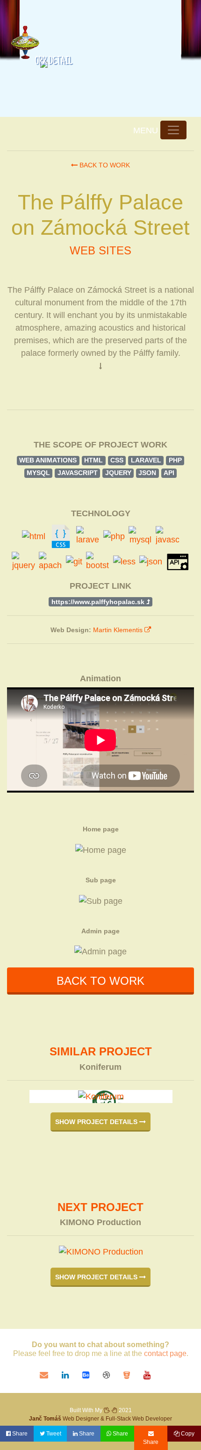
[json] (150, 562)
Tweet (53, 1433)
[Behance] (92, 1375)
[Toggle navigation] (173, 130)
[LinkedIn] (72, 1375)
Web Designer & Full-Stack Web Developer (100, 1418)
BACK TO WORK (100, 980)
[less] (124, 562)
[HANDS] (110, 1410)
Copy (186, 1433)
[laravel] (87, 536)
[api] (177, 561)
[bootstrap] (97, 562)
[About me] (21, 37)
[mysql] (140, 536)
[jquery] (23, 562)
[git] (74, 562)
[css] (60, 536)
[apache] (50, 562)
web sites (100, 250)
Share (19, 1433)
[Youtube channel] (153, 1375)
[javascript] (167, 536)
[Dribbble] (113, 1375)
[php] (114, 536)
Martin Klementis (118, 630)
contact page (165, 1353)
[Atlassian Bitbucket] (133, 1375)
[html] (33, 536)
